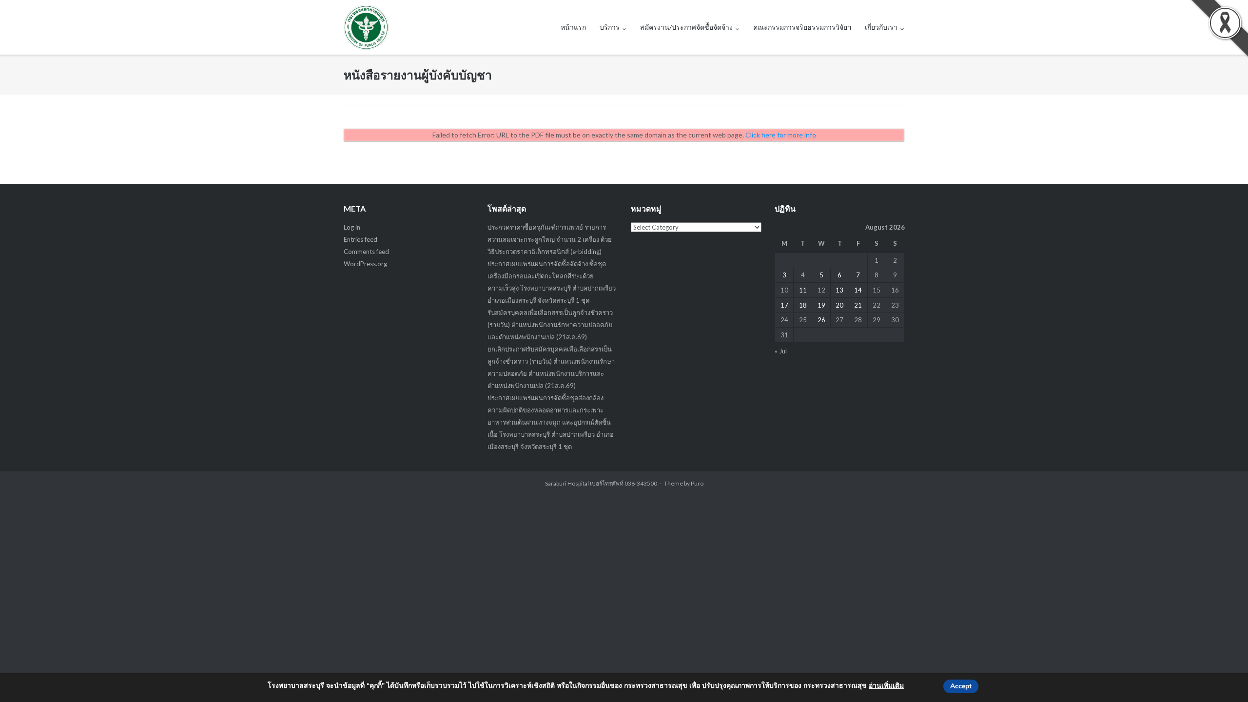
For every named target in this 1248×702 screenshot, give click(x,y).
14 (858, 290)
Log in (352, 227)
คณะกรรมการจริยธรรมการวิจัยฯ (802, 27)
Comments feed (366, 251)
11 (803, 290)
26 (821, 320)
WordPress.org (365, 264)
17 (784, 305)
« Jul (781, 351)
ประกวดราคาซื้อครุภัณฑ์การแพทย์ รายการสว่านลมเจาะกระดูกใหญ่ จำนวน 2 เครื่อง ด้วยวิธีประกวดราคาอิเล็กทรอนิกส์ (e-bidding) (550, 239)
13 (839, 290)
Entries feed (360, 239)
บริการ (610, 27)
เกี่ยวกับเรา (881, 27)
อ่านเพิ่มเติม (886, 685)
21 (858, 305)
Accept (961, 686)
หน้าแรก (573, 27)
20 (839, 305)
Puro (697, 483)
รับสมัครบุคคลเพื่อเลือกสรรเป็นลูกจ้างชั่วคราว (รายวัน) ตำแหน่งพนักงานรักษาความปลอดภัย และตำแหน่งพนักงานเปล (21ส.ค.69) (550, 325)
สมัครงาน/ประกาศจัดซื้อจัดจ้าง (686, 27)
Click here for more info (780, 135)
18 (803, 305)
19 (821, 305)
